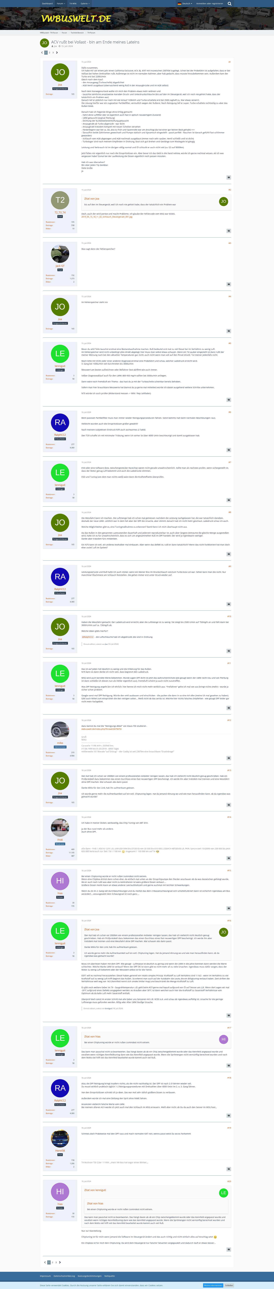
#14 (229, 817)
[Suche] (229, 3)
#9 (230, 566)
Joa (55, 46)
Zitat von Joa (91, 198)
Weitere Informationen (213, 1285)
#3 (230, 243)
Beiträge (49, 94)
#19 (229, 1127)
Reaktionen (50, 222)
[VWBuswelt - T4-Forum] (137, 18)
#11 (229, 663)
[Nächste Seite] (57, 53)
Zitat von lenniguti (95, 1190)
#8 (230, 512)
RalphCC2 (88, 637)
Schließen (229, 1285)
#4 (230, 296)
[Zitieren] (228, 177)
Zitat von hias (92, 1036)
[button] (185, 3)
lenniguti (108, 1008)
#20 (229, 1181)
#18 (229, 1077)
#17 (229, 1027)
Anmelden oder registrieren (209, 3)
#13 (229, 770)
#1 (230, 62)
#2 (230, 189)
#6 (230, 412)
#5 (230, 343)
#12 (229, 720)
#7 (230, 462)
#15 (229, 870)
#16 (229, 920)
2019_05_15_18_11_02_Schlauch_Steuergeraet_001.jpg (106, 216)
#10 (229, 616)
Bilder (48, 228)
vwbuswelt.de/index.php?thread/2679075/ (101, 729)
